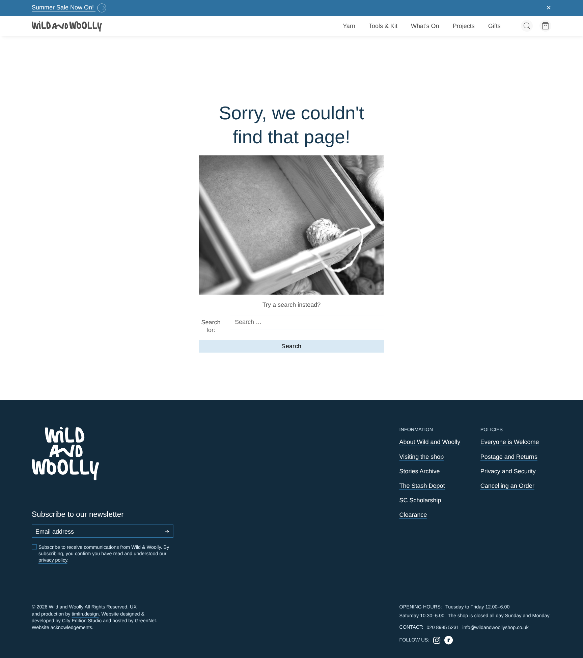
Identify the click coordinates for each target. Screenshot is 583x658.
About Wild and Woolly (430, 442)
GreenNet (145, 621)
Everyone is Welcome (509, 442)
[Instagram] (437, 640)
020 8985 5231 (442, 627)
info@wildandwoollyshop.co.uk (495, 627)
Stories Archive (419, 471)
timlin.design (85, 614)
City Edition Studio (82, 621)
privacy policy (52, 560)
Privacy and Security (508, 471)
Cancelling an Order (507, 485)
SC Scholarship (420, 500)
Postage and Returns (508, 456)
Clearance (413, 514)
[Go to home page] (67, 26)
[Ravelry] (448, 640)
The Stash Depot (422, 485)
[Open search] (527, 26)
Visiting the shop (421, 456)
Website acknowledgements (62, 627)
